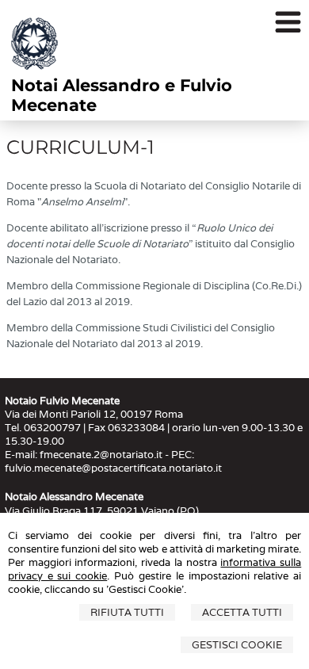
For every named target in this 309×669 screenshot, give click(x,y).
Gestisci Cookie (237, 645)
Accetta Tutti (242, 612)
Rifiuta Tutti (127, 612)
